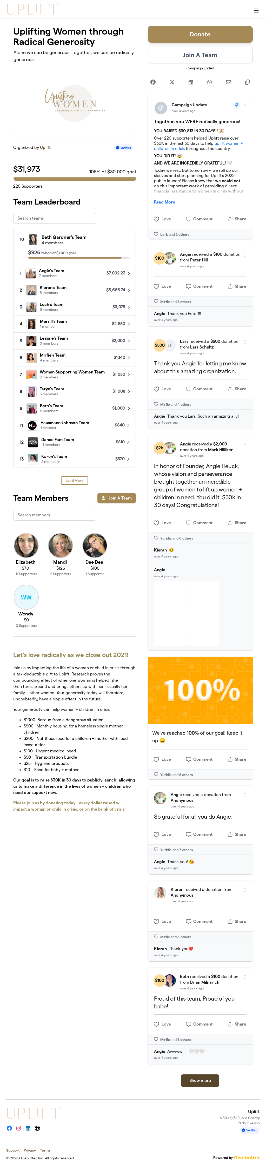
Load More (74, 480)
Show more (200, 1080)
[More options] (245, 104)
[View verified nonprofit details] (124, 148)
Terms (45, 1150)
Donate (200, 34)
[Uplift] (32, 9)
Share (240, 219)
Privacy (30, 1150)
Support (12, 1150)
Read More (164, 202)
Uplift (45, 147)
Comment (202, 219)
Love (166, 219)
